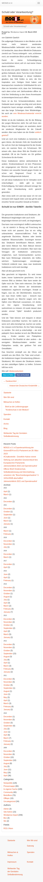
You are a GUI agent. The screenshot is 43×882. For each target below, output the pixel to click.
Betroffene (8, 795)
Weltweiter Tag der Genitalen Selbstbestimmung (15, 434)
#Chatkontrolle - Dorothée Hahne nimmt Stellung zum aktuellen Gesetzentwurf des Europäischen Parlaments (21, 460)
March (6, 494)
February (7, 534)
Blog (5, 428)
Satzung (30, 846)
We (5, 821)
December (8, 502)
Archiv (6, 424)
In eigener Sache (10, 789)
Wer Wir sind (9, 397)
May (5, 697)
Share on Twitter (8, 375)
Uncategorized (9, 801)
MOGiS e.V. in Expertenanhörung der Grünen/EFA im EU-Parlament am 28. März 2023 (21, 451)
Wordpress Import (18, 32)
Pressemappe (9, 786)
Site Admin (8, 812)
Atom (11, 828)
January (7, 524)
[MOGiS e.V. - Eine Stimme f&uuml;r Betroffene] (21, 20)
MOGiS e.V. (7, 3)
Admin (6, 809)
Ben (5, 818)
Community (8, 792)
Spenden (7, 414)
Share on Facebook (23, 375)
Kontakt (7, 419)
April (5, 491)
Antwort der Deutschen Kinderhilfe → (24, 386)
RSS (5, 828)
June (6, 518)
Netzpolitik (8, 783)
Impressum (11, 862)
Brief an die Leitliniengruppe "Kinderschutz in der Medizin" (17, 408)
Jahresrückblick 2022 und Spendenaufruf (20, 466)
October (7, 512)
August (6, 597)
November (8, 544)
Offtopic (7, 798)
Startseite (7, 393)
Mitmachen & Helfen (12, 402)
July (5, 547)
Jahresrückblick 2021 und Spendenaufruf (20, 481)
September (8, 515)
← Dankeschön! (10, 381)
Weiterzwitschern (16, 371)
